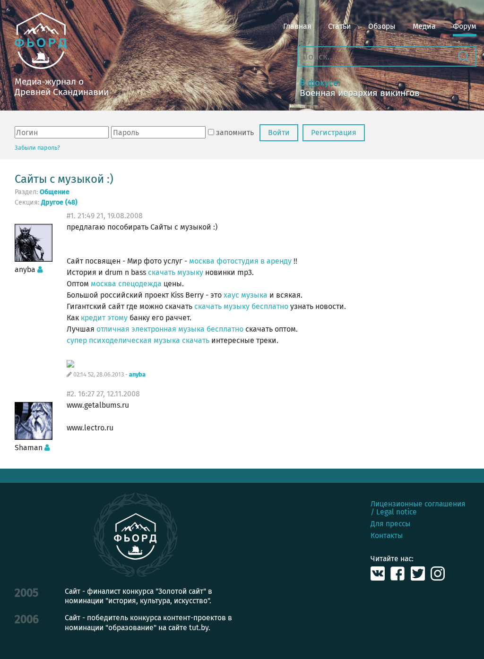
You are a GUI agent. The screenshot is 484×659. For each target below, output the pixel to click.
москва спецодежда (126, 283)
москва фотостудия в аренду (240, 261)
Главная (297, 26)
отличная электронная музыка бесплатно (169, 329)
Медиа (424, 26)
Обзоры (382, 26)
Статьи (339, 26)
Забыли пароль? (37, 147)
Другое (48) (59, 202)
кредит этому (104, 317)
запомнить (235, 132)
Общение (54, 192)
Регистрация (333, 132)
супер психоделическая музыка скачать (138, 340)
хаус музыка (246, 295)
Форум (464, 26)
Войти (279, 132)
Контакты (387, 535)
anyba (137, 375)
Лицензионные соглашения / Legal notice (418, 507)
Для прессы (390, 523)
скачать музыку (175, 272)
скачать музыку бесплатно (241, 306)
